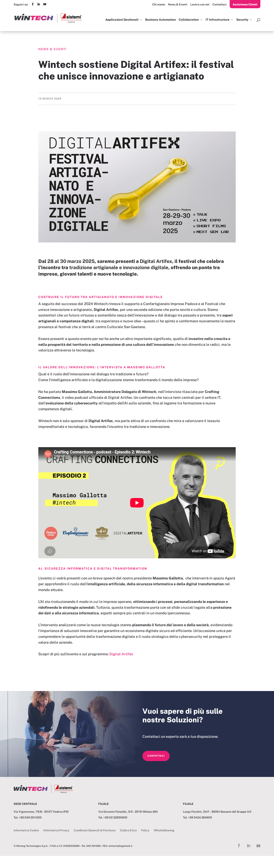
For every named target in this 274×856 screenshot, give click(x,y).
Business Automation (160, 19)
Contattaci (219, 4)
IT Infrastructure (217, 19)
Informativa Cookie (26, 830)
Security (242, 19)
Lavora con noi (199, 4)
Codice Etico (128, 830)
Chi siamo (158, 4)
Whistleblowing (164, 830)
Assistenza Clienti (245, 4)
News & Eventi (177, 4)
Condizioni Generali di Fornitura (95, 830)
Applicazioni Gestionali (121, 19)
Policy (145, 830)
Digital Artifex (121, 654)
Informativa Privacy (56, 830)
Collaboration (189, 19)
